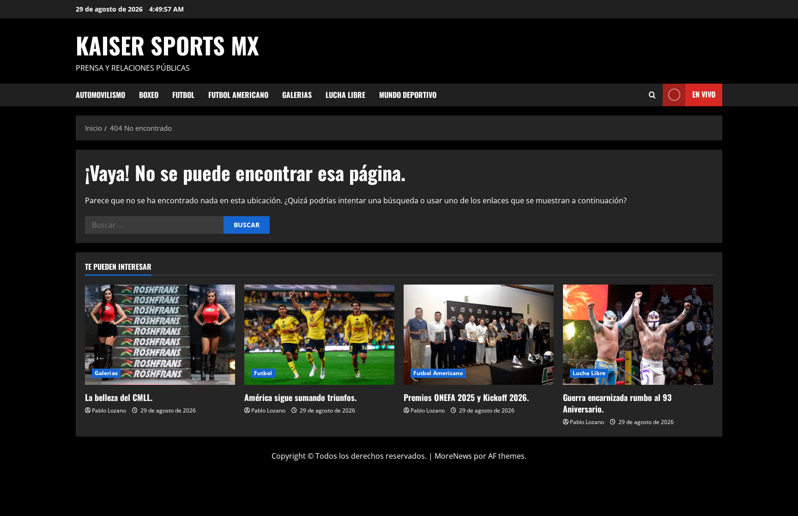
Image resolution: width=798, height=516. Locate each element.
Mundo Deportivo (407, 94)
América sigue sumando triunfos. (300, 397)
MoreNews (453, 456)
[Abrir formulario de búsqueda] (652, 95)
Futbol (183, 94)
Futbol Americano (238, 94)
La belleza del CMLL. (118, 397)
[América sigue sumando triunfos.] (319, 335)
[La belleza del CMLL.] (160, 335)
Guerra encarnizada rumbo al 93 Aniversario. (617, 403)
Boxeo (148, 94)
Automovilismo (100, 94)
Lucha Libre (345, 94)
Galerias (297, 94)
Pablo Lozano (109, 410)
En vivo (703, 94)
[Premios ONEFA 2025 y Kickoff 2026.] (479, 335)
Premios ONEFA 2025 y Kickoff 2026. (466, 397)
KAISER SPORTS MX (167, 45)
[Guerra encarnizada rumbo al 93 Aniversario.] (638, 335)
